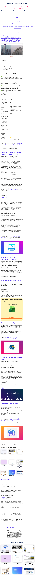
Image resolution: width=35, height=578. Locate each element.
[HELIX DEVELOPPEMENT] (20, 462)
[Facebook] (22, 30)
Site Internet (3, 497)
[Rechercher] (33, 1)
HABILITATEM (11, 475)
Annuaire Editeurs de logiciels (17, 15)
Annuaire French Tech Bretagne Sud (23, 21)
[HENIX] (12, 462)
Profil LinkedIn (4, 498)
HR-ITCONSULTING (29, 552)
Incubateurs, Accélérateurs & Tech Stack (9, 67)
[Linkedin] (26, 30)
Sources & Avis (5, 69)
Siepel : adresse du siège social (8, 66)
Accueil (12, 15)
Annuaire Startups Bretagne (12, 24)
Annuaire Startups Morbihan (22, 24)
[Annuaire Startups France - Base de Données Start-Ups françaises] (17, 4)
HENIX (11, 465)
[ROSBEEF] (4, 462)
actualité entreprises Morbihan (13, 189)
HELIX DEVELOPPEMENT (20, 466)
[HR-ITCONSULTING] (20, 451)
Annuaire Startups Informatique (7, 26)
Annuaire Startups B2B (17, 23)
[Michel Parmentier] (4, 532)
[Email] (28, 30)
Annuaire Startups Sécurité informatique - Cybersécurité (23, 26)
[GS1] (20, 472)
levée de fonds (12, 80)
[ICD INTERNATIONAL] (4, 451)
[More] (30, 30)
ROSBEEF (3, 465)
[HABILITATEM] (12, 472)
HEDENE (3, 475)
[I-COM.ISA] (12, 451)
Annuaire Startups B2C (26, 23)
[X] (24, 30)
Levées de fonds (17, 27)
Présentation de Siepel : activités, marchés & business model (11, 62)
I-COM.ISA (12, 454)
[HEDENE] (4, 472)
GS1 (19, 475)
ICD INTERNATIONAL (4, 456)
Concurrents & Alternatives (7, 68)
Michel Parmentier (10, 527)
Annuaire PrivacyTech (8, 23)
